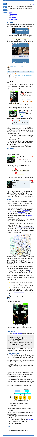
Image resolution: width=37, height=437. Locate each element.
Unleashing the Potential (26, 210)
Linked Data (11, 15)
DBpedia (30, 270)
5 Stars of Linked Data (14, 278)
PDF (33, 4)
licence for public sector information (17, 333)
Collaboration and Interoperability (13, 19)
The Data (10, 13)
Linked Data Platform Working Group (19, 292)
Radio (4, 10)
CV (3, 12)
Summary (10, 20)
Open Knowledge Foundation (21, 212)
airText (18, 216)
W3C (4, 7)
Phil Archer (5, 0)
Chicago (10, 211)
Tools (4, 9)
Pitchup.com (29, 218)
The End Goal (10, 12)
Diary (4, 4)
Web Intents (30, 192)
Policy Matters (10, 16)
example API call (10, 354)
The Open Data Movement (13, 14)
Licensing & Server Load (13, 17)
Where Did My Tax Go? (29, 215)
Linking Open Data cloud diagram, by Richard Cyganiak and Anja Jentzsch (24, 227)
